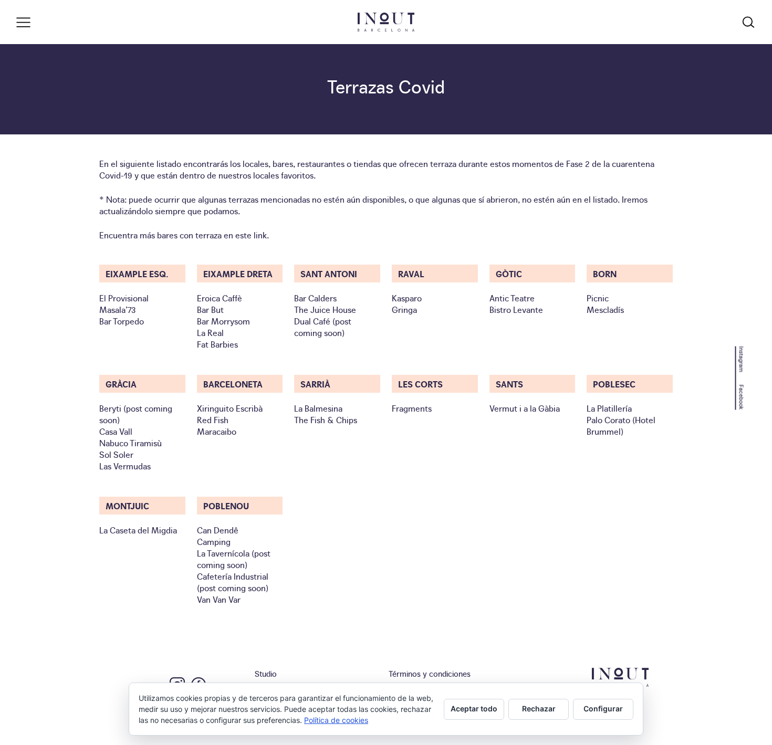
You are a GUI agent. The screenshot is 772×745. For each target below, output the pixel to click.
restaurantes (321, 163)
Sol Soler (116, 454)
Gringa (404, 309)
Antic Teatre (512, 297)
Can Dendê (217, 530)
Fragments (412, 408)
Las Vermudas (125, 465)
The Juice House (325, 309)
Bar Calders (315, 297)
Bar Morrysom (223, 321)
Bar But (210, 309)
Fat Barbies (217, 344)
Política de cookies (336, 720)
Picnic (598, 297)
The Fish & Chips (325, 419)
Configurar (603, 708)
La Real (210, 332)
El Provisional (124, 297)
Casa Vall (115, 431)
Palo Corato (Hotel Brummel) (621, 425)
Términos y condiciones (430, 673)
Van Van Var (219, 599)
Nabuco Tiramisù (130, 442)
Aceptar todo (474, 708)
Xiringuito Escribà (230, 408)
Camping (214, 541)
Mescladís (605, 309)
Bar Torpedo (121, 321)
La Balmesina (318, 408)
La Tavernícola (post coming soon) (233, 558)
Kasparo (407, 297)
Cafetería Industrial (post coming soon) (232, 581)
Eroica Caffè (219, 297)
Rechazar (539, 708)
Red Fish (212, 419)
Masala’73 (117, 309)
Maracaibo (216, 431)
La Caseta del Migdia (138, 530)
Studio (266, 673)
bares (283, 163)
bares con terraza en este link (212, 234)
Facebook (742, 397)
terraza (443, 163)
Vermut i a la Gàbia (524, 408)
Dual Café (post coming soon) (322, 326)
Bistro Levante (516, 309)
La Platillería (609, 408)
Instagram (742, 359)
